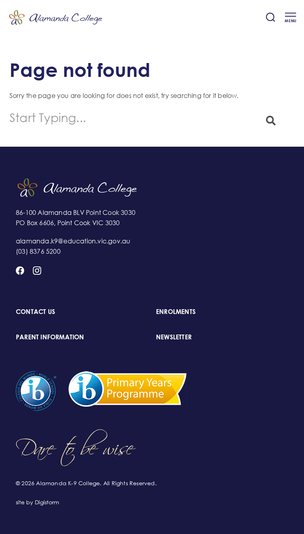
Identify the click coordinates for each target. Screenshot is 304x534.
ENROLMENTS (176, 312)
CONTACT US (35, 312)
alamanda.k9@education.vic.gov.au (73, 241)
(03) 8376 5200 (38, 251)
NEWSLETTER (174, 337)
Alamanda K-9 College (55, 17)
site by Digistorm (37, 502)
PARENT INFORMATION (50, 337)
